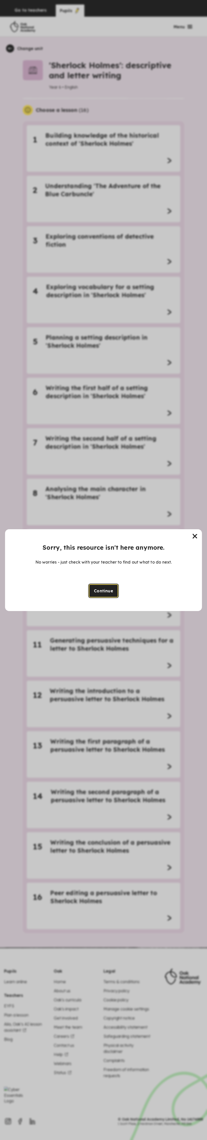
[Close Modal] (195, 536)
